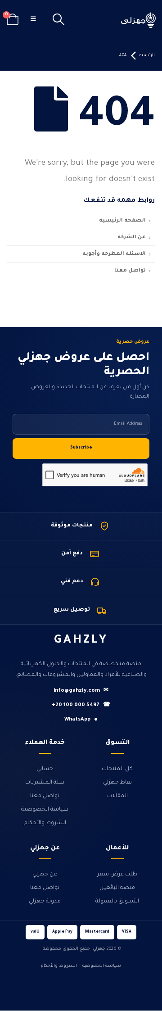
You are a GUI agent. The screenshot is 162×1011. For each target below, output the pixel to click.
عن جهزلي (44, 874)
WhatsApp (81, 720)
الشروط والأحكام (45, 823)
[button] (59, 20)
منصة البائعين (117, 888)
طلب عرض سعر (117, 874)
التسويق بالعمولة (117, 901)
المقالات (117, 796)
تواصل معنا (44, 796)
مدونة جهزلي (45, 901)
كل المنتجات (117, 769)
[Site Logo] (139, 20)
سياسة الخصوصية (44, 810)
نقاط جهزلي (117, 783)
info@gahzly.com (81, 691)
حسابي (44, 769)
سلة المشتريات (44, 783)
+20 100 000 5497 (81, 705)
